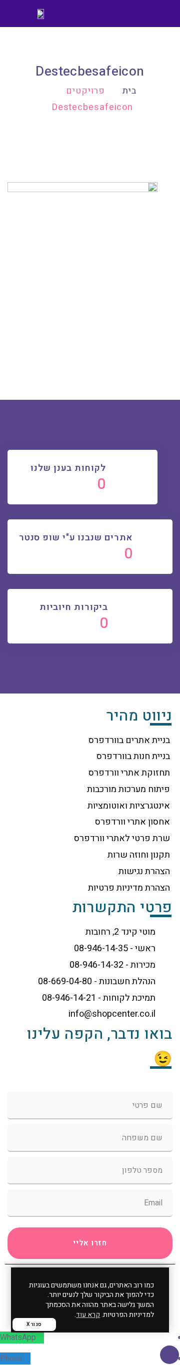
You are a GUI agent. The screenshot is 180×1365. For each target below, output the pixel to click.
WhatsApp (18, 1337)
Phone (11, 1358)
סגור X (34, 1324)
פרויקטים (85, 91)
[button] (158, 14)
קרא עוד (88, 1314)
